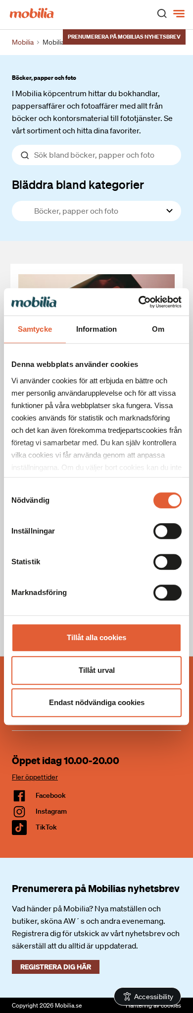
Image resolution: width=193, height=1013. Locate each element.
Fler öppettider (35, 777)
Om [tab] (158, 329)
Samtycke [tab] (35, 329)
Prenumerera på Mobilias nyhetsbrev (124, 37)
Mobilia (23, 42)
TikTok (46, 827)
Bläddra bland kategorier (78, 184)
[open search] (162, 13)
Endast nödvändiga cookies (97, 702)
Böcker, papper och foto (44, 77)
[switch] (167, 531)
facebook (51, 795)
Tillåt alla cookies (96, 637)
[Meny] (180, 14)
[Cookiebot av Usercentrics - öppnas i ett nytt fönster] (139, 302)
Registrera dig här (55, 966)
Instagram (51, 811)
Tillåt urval (97, 670)
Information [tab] (96, 329)
